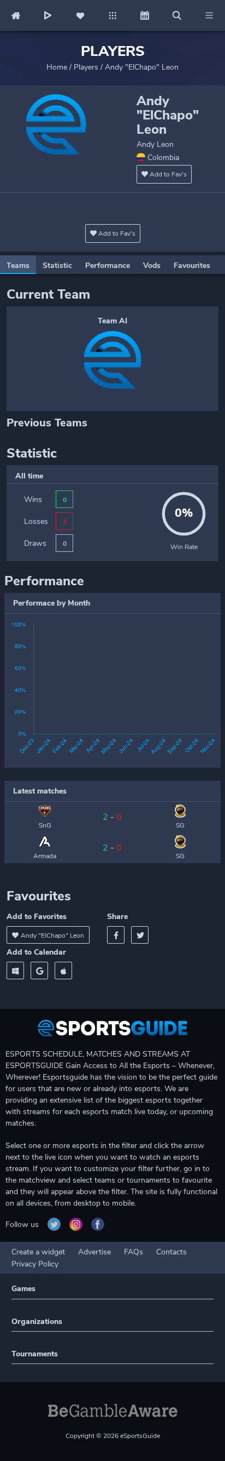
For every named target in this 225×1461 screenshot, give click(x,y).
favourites (192, 265)
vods (152, 265)
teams (18, 265)
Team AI (112, 321)
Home (56, 67)
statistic (57, 265)
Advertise (94, 1252)
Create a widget (38, 1252)
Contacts (171, 1252)
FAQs (133, 1252)
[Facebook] (116, 935)
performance (107, 265)
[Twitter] (140, 935)
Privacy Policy (34, 1264)
